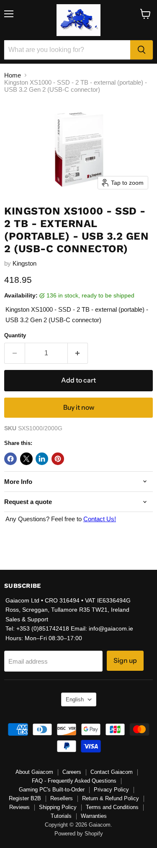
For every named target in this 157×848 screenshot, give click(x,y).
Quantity (15, 335)
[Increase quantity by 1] (78, 353)
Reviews (19, 807)
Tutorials (61, 816)
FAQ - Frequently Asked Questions (74, 781)
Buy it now (78, 407)
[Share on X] (26, 458)
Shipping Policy (58, 807)
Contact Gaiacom (111, 772)
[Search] (141, 49)
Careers (71, 772)
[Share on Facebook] (10, 458)
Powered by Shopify (78, 833)
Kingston (24, 263)
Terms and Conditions (112, 807)
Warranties (94, 816)
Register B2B (25, 798)
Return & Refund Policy (110, 798)
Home (12, 75)
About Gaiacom (34, 772)
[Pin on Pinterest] (57, 458)
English (75, 699)
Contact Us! (99, 518)
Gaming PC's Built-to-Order (52, 789)
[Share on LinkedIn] (42, 458)
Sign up (125, 660)
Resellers (61, 798)
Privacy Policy (111, 789)
